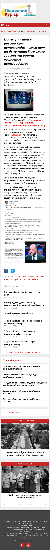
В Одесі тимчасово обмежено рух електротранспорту (19, 343)
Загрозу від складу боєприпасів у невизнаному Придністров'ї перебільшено (24, 304)
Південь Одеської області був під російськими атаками (19, 375)
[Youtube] (28, 545)
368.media (16, 135)
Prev (4, 504)
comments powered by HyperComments (22, 352)
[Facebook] (22, 545)
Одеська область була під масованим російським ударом (21, 367)
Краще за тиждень (25, 420)
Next (45, 504)
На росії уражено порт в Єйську (19, 313)
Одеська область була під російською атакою (21, 392)
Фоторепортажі (25, 463)
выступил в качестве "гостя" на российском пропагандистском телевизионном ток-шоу (24, 123)
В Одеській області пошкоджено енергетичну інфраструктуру (19, 332)
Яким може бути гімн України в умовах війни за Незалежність (25, 454)
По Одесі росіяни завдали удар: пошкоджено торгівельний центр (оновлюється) (25, 383)
